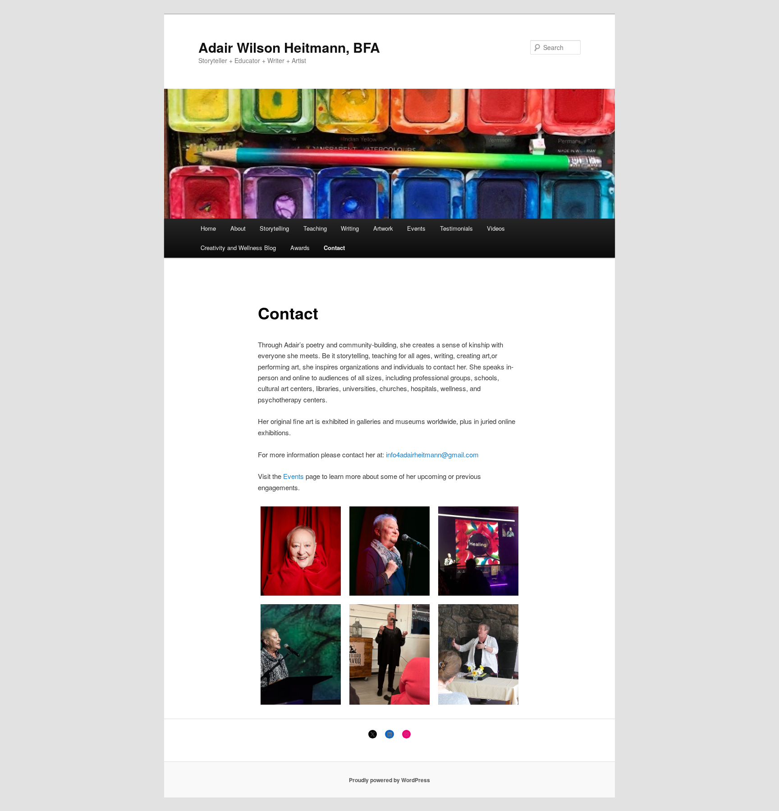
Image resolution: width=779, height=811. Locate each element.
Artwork (383, 228)
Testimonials (456, 228)
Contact (334, 247)
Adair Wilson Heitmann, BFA (289, 47)
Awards (300, 247)
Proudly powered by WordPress (389, 780)
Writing (350, 228)
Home (208, 228)
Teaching (315, 228)
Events (416, 228)
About (238, 228)
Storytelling (274, 228)
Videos (496, 228)
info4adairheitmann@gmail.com (432, 454)
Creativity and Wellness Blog (238, 247)
